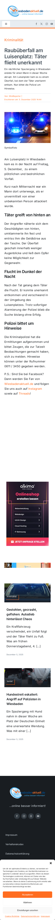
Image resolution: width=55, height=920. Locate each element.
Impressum (45, 916)
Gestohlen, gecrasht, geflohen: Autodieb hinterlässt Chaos (21, 614)
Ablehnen (27, 902)
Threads (24, 393)
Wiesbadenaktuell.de (18, 384)
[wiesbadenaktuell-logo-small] (25, 6)
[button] (50, 863)
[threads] (31, 816)
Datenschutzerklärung (30, 916)
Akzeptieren (27, 894)
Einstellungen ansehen (27, 910)
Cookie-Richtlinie (12, 916)
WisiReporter (15, 96)
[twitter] (41, 24)
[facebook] (36, 24)
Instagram (35, 388)
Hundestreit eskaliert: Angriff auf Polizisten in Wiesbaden (23, 699)
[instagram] (47, 24)
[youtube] (52, 24)
